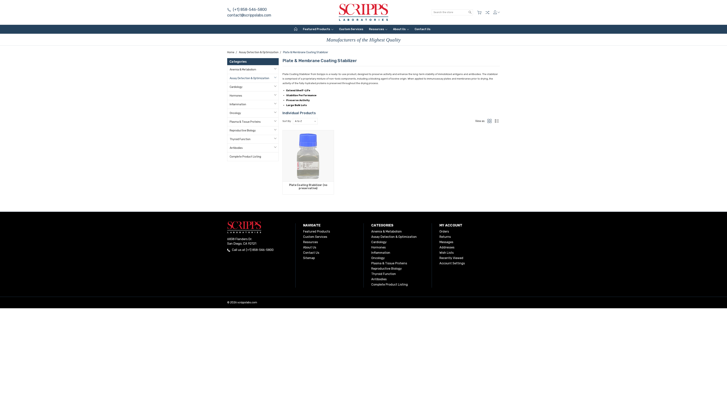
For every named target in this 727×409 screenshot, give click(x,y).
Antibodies (236, 148)
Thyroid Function (240, 139)
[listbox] (305, 121)
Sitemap (309, 258)
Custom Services (351, 29)
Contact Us (423, 29)
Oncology (235, 113)
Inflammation (238, 104)
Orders (444, 231)
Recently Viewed (451, 258)
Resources (377, 29)
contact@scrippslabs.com (249, 15)
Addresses (446, 247)
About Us (399, 29)
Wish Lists (446, 252)
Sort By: (286, 121)
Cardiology (236, 87)
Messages (446, 242)
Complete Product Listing (245, 156)
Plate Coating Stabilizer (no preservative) (308, 186)
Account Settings (452, 263)
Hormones (236, 95)
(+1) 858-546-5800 (250, 9)
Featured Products (317, 29)
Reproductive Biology (243, 130)
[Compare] (487, 12)
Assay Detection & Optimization (249, 78)
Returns (445, 237)
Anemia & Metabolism (243, 69)
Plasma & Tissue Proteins (245, 121)
